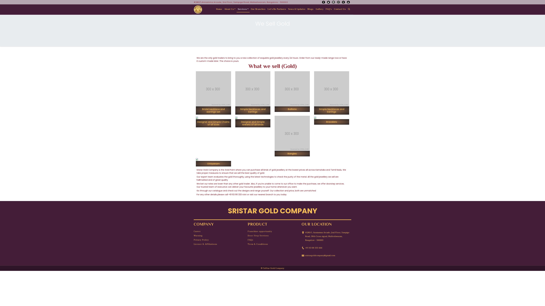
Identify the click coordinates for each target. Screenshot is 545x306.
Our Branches (258, 9)
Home (219, 9)
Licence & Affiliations (205, 244)
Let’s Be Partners (277, 9)
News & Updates (296, 9)
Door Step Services (258, 235)
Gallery (319, 9)
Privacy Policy (201, 239)
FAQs (250, 239)
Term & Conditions (258, 244)
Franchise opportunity (260, 231)
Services (242, 9)
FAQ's (329, 9)
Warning (198, 235)
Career (197, 231)
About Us (229, 9)
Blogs (310, 9)
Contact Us (340, 9)
